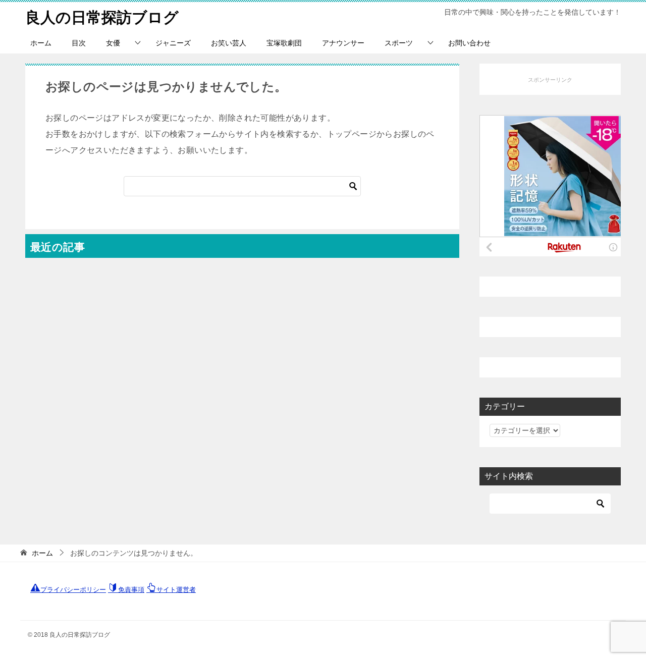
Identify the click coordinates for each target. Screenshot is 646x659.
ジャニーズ (173, 43)
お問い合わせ (469, 43)
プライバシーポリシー (73, 589)
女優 (113, 43)
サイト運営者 (176, 589)
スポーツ (399, 43)
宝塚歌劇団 (284, 43)
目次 (79, 43)
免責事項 (131, 589)
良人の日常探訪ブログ (102, 17)
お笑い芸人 (228, 43)
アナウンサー (343, 43)
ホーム (40, 43)
